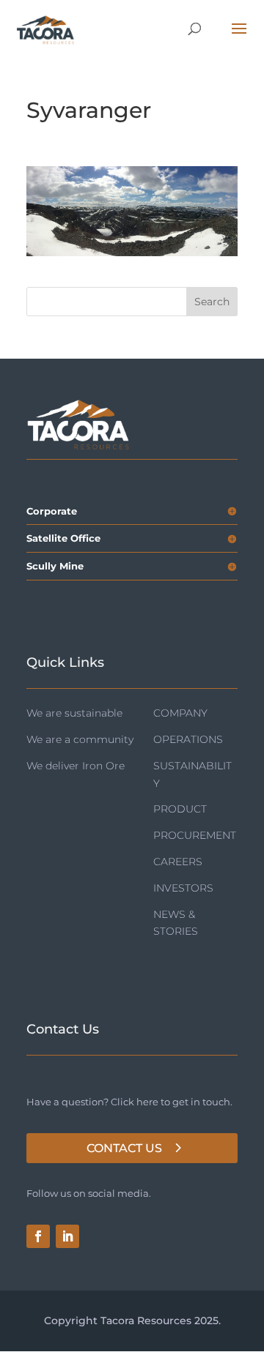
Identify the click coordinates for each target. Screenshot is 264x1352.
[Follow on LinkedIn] (67, 1236)
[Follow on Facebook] (38, 1236)
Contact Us (124, 1148)
